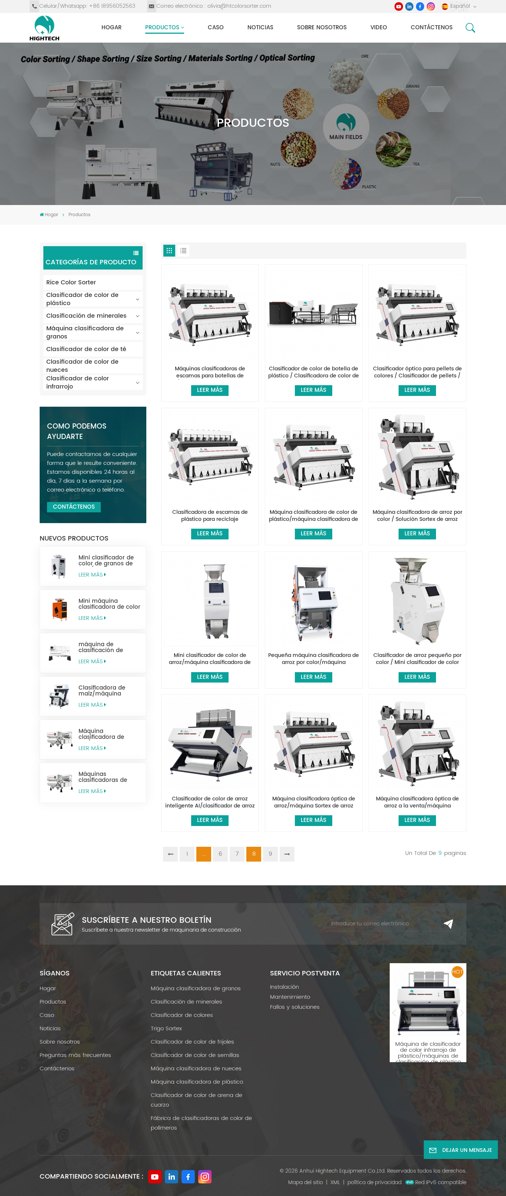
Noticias (260, 27)
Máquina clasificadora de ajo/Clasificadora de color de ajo (108, 734)
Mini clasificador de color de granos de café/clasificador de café (107, 561)
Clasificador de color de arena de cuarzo (196, 1100)
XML (335, 1182)
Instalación (284, 987)
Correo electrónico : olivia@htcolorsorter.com (213, 6)
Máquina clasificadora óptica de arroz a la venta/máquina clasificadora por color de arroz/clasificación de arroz (417, 803)
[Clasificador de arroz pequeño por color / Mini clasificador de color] (417, 600)
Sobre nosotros (322, 27)
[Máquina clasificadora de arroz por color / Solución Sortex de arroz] (417, 456)
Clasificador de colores (182, 1015)
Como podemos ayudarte (76, 432)
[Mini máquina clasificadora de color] (60, 609)
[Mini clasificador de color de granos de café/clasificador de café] (60, 566)
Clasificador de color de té (86, 349)
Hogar (111, 27)
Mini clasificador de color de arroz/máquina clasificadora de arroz (210, 659)
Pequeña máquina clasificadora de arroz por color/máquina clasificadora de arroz (313, 659)
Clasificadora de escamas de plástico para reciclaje (210, 516)
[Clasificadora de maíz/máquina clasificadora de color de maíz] (60, 696)
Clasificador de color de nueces (82, 366)
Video (378, 27)
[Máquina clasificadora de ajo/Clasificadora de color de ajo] (60, 740)
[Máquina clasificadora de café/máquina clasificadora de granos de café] (428, 1001)
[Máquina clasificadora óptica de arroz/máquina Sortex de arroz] (313, 743)
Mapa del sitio (305, 1182)
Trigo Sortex (166, 1028)
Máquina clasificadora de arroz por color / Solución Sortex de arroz (417, 516)
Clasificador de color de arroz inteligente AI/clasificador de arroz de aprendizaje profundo (210, 803)
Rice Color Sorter (71, 282)
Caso (216, 27)
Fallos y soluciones (295, 1007)
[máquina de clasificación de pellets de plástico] (60, 653)
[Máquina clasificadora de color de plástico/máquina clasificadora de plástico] (313, 456)
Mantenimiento (290, 997)
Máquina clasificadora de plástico (197, 1082)
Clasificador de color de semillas (195, 1055)
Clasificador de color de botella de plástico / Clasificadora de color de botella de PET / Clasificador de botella (313, 373)
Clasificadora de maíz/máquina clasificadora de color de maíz (109, 691)
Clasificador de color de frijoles (192, 1042)
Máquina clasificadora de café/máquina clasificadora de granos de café (428, 1047)
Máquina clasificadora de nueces (196, 1068)
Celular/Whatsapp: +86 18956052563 (87, 6)
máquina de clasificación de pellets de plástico (104, 648)
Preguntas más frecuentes (75, 1055)
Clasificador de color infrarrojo (77, 382)
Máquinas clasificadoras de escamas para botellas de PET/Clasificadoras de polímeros (210, 373)
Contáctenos (432, 27)
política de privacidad (374, 1182)
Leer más (91, 574)
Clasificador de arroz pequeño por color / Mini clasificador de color (417, 659)
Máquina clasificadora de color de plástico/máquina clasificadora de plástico (313, 516)
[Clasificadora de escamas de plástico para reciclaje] (209, 456)
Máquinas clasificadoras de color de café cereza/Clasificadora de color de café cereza (108, 777)
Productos (162, 27)
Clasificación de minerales (86, 316)
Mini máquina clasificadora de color (109, 604)
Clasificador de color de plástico (82, 299)
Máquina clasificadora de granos (85, 332)
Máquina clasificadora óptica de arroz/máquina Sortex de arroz (313, 803)
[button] (394, 1012)
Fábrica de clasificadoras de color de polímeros (201, 1123)
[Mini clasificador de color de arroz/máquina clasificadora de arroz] (209, 600)
